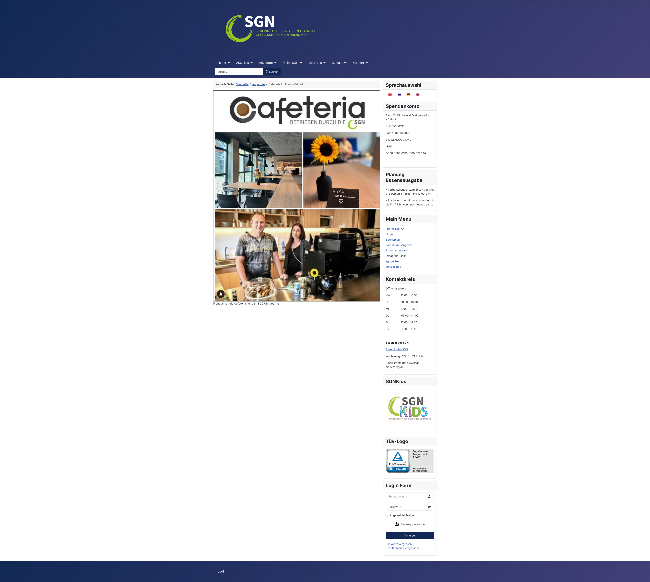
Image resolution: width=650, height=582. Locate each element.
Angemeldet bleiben (402, 515)
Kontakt (337, 62)
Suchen (273, 71)
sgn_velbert (393, 261)
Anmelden (410, 535)
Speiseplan (393, 239)
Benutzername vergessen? (402, 548)
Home (222, 62)
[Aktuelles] (251, 63)
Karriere (358, 62)
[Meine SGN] (300, 63)
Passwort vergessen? (399, 544)
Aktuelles (242, 62)
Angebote (266, 62)
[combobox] (239, 71)
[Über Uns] (324, 63)
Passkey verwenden (413, 524)
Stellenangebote (396, 250)
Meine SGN (290, 62)
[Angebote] (275, 63)
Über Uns (315, 62)
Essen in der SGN (397, 349)
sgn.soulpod (393, 266)
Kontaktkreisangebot (399, 245)
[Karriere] (366, 63)
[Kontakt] (345, 63)
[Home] (228, 63)
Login (221, 571)
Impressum (393, 228)
